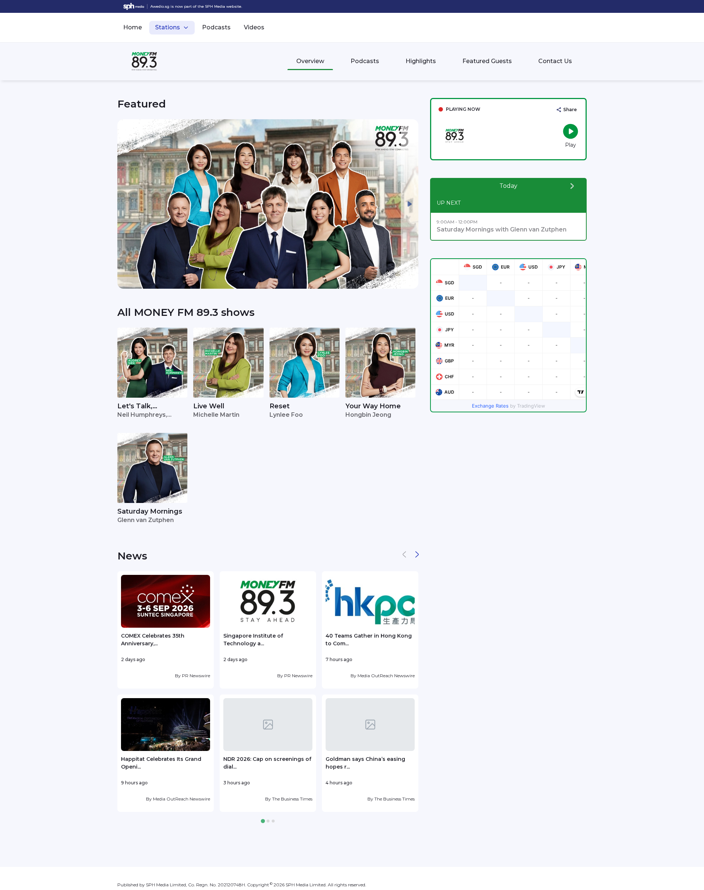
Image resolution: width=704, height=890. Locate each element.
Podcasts (216, 27)
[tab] (263, 821)
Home (132, 27)
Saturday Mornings (149, 511)
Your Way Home (373, 406)
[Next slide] (409, 204)
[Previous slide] (126, 204)
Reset (280, 406)
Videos (254, 27)
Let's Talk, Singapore (135, 406)
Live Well (208, 406)
